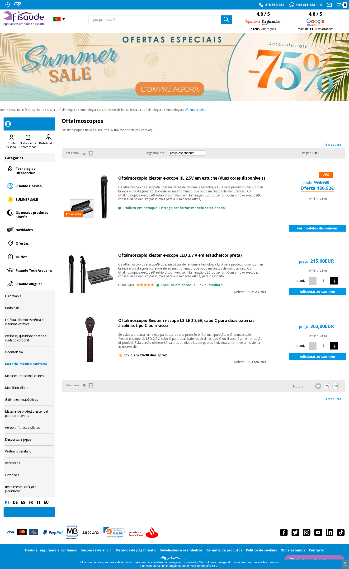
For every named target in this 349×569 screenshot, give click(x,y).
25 (327, 386)
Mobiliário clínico (29, 388)
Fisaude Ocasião (29, 185)
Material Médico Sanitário (27, 110)
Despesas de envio (96, 550)
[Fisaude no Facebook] (284, 532)
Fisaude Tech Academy (29, 270)
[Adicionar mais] (334, 280)
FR (31, 502)
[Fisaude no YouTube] (318, 532)
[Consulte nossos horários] (18, 5)
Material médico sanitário (29, 364)
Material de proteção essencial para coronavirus (29, 414)
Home (4, 110)
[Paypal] (53, 532)
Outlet (29, 256)
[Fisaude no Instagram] (307, 532)
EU (46, 502)
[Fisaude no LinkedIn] (329, 532)
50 (336, 386)
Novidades (29, 229)
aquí (215, 566)
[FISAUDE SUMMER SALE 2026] (174, 67)
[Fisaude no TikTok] (341, 532)
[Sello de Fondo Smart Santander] (145, 532)
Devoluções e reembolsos (181, 550)
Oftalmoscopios (195, 110)
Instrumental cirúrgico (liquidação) (29, 489)
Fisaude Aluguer (29, 283)
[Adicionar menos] (312, 281)
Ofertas (29, 243)
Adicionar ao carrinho (317, 292)
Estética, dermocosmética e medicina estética (29, 322)
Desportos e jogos (29, 439)
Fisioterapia (29, 296)
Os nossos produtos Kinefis (29, 214)
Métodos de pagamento (135, 550)
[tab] (11, 141)
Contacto (316, 550)
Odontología (29, 352)
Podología (29, 308)
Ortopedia (29, 475)
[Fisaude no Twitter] (295, 532)
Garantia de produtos (224, 550)
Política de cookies (261, 550)
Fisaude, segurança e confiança (51, 550)
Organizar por (155, 153)
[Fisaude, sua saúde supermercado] (24, 19)
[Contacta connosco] (329, 5)
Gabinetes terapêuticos (29, 400)
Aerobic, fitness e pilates (29, 428)
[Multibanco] (72, 532)
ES (23, 502)
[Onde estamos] (8, 5)
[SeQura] (90, 532)
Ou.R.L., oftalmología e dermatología (71, 110)
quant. (300, 281)
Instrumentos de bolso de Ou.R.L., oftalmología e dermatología (140, 110)
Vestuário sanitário (29, 451)
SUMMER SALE (29, 199)
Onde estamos (293, 550)
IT (39, 502)
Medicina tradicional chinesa (29, 376)
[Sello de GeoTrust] (114, 532)
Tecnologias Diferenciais (29, 170)
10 (318, 386)
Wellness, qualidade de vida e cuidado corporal (29, 338)
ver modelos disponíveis (317, 228)
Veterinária (29, 463)
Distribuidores (48, 143)
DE (15, 502)
